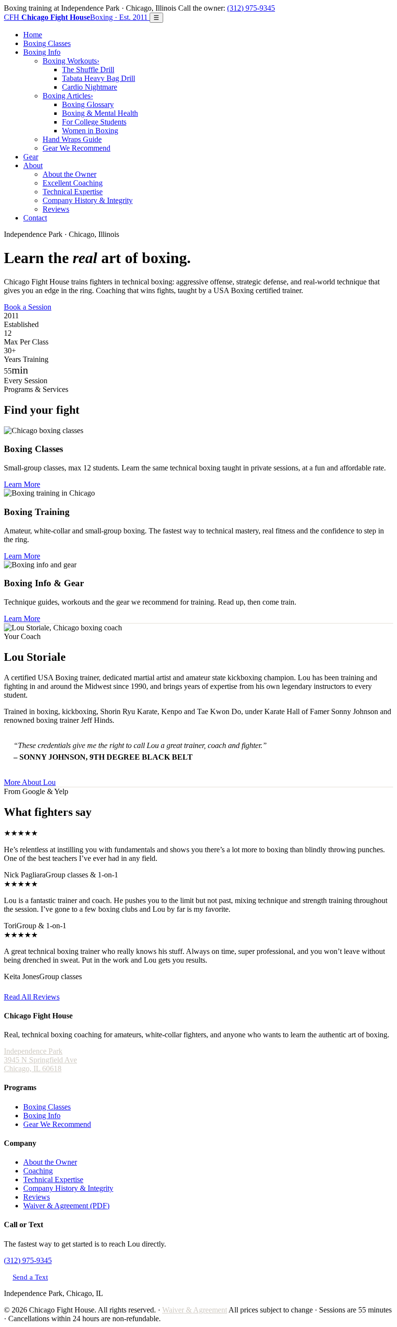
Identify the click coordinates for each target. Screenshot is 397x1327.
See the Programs (80, 307)
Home (32, 35)
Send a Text (30, 1277)
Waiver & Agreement (194, 1310)
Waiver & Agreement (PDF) (66, 1206)
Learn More (22, 484)
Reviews (56, 209)
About (33, 165)
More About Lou (30, 782)
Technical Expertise (73, 191)
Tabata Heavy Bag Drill (98, 78)
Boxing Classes (47, 43)
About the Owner (69, 174)
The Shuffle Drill (88, 69)
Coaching (38, 1171)
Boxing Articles (68, 96)
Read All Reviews (32, 997)
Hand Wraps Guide (72, 139)
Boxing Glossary (88, 104)
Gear (30, 157)
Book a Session (27, 307)
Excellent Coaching (73, 183)
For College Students (94, 122)
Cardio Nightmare (89, 87)
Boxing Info (42, 52)
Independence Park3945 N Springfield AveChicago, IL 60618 (40, 1060)
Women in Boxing (90, 130)
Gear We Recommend (76, 148)
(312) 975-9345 (251, 8)
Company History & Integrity (88, 200)
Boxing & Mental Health (100, 113)
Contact (35, 218)
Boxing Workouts (71, 61)
